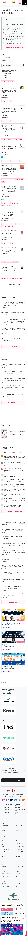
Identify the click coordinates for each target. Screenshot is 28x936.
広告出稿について (19, 830)
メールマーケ (18, 856)
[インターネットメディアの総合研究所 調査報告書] (19, 910)
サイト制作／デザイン (20, 843)
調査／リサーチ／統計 (20, 846)
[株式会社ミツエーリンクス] (8, 700)
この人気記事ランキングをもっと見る (14, 47)
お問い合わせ (7, 807)
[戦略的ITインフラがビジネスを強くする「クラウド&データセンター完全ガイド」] (7, 905)
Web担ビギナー (5, 825)
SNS (19, 5)
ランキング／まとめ (6, 876)
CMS (3, 846)
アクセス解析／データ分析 (7, 843)
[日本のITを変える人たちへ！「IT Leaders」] (19, 914)
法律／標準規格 (19, 849)
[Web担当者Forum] (13, 791)
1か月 (21, 452)
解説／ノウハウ (5, 866)
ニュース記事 (18, 883)
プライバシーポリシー (9, 809)
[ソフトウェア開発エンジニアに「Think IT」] (19, 905)
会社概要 (7, 812)
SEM (3, 858)
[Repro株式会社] (8, 710)
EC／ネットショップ (19, 854)
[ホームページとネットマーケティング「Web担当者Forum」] (7, 910)
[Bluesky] (15, 800)
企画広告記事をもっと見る (15, 602)
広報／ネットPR (5, 854)
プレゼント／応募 (5, 886)
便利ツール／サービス (6, 873)
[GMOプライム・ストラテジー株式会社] (8, 759)
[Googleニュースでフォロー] (19, 800)
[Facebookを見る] (7, 800)
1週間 (13, 452)
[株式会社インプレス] (13, 896)
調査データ (4, 868)
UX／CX (3, 851)
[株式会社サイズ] (8, 748)
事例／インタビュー (19, 866)
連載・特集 (4, 828)
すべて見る (14, 346)
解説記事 (4, 883)
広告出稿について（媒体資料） (20, 805)
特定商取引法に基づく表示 (20, 810)
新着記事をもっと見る (14, 402)
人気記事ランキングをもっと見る (14, 511)
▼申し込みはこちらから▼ (7, 923)
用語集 (17, 886)
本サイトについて (8, 804)
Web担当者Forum (6, 2)
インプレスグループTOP (19, 813)
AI (15, 5)
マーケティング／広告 (9, 5)
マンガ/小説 (18, 871)
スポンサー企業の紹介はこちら (13, 780)
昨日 (5, 452)
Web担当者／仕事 (6, 849)
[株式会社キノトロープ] (8, 737)
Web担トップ (3, 682)
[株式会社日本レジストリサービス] (8, 727)
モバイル (4, 856)
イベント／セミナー (19, 873)
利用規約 (18, 807)
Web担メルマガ (19, 825)
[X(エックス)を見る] (11, 800)
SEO (2, 5)
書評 (16, 868)
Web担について (5, 830)
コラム (3, 871)
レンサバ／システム (19, 851)
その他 (17, 858)
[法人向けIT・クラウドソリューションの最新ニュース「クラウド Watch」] (7, 914)
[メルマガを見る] (3, 800)
